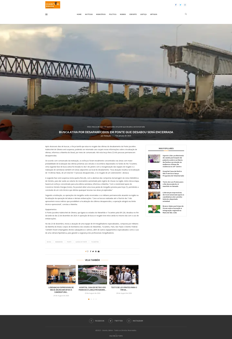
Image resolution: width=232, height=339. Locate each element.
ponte (69, 242)
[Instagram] (185, 5)
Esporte (133, 14)
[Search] (186, 14)
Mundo (123, 14)
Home (79, 14)
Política (112, 14)
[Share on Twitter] (93, 251)
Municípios (100, 14)
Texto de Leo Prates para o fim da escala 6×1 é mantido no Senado (173, 184)
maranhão (59, 242)
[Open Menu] (46, 14)
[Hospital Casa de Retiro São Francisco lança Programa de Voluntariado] (92, 274)
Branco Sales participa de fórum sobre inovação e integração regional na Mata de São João (173, 209)
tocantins (95, 242)
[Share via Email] (98, 251)
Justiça (143, 14)
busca (49, 242)
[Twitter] (180, 5)
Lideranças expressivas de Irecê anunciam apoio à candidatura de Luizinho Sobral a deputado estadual (173, 197)
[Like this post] (87, 251)
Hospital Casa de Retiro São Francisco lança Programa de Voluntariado (173, 173)
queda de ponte (81, 242)
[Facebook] (176, 5)
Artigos (153, 14)
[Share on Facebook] (90, 251)
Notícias (89, 14)
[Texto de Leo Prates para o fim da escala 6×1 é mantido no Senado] (123, 274)
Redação (107, 136)
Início (89, 127)
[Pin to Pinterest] (96, 251)
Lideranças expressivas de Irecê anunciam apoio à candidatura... (61, 290)
